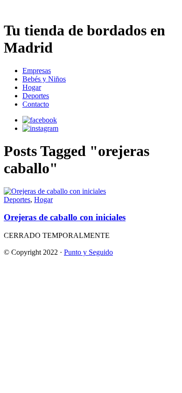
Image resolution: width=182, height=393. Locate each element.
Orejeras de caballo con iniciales (65, 217)
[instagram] (40, 128)
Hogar (31, 87)
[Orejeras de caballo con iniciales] (55, 191)
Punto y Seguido (88, 252)
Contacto (35, 104)
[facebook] (39, 120)
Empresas (36, 71)
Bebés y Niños (44, 79)
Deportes (35, 96)
